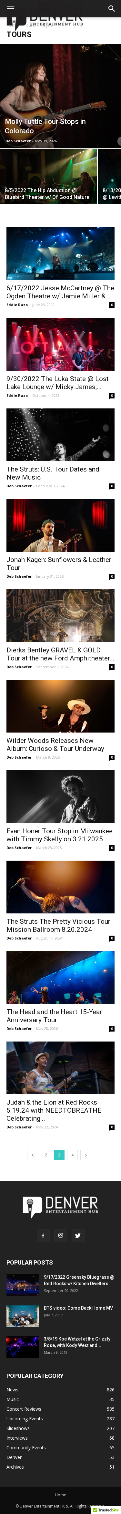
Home (60, 1495)
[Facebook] (43, 1235)
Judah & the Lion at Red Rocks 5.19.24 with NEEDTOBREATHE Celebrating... (53, 1110)
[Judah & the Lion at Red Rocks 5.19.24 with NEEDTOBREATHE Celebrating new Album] (60, 1068)
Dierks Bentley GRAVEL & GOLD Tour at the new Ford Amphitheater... (60, 654)
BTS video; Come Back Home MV (78, 1308)
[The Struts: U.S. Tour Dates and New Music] (60, 434)
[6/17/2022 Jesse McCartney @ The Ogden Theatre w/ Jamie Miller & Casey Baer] (60, 253)
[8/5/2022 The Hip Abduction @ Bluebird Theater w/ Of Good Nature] (48, 185)
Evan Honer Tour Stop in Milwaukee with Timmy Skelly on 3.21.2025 (59, 835)
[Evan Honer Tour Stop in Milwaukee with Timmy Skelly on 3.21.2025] (60, 796)
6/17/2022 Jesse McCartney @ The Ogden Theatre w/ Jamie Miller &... (60, 292)
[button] (112, 8)
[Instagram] (60, 1235)
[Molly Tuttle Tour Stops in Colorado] (60, 96)
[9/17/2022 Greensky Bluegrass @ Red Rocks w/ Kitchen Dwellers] (22, 1285)
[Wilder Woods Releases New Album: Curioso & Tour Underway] (60, 706)
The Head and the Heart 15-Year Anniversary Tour (54, 1016)
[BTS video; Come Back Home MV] (22, 1316)
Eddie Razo (17, 304)
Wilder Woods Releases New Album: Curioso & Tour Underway (55, 744)
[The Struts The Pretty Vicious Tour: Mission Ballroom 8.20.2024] (60, 887)
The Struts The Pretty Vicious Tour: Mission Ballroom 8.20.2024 (59, 925)
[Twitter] (78, 1235)
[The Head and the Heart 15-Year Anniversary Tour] (60, 977)
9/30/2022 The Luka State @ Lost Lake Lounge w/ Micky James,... (57, 383)
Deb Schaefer (18, 140)
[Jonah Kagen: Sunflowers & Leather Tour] (60, 525)
